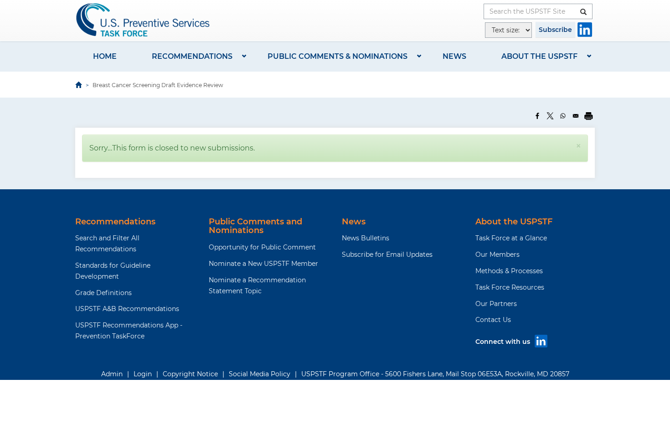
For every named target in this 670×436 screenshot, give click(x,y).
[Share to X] (550, 115)
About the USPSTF (539, 56)
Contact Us (493, 320)
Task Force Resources (509, 287)
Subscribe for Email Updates (387, 254)
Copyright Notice (190, 374)
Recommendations (192, 56)
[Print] (588, 115)
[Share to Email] (575, 115)
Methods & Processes (509, 271)
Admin (112, 374)
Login (143, 374)
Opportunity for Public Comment (262, 247)
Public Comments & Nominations (337, 56)
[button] (578, 146)
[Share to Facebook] (537, 115)
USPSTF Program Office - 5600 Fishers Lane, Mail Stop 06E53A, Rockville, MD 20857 (435, 374)
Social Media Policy (259, 374)
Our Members (497, 254)
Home (105, 56)
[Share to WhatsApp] (562, 115)
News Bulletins (365, 238)
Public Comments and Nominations (255, 226)
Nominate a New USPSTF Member (263, 264)
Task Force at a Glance (511, 238)
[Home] (143, 20)
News (454, 56)
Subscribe (555, 30)
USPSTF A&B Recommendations (127, 309)
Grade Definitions (103, 293)
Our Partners (496, 304)
